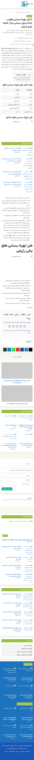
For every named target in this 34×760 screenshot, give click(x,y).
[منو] (32, 5)
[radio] (24, 326)
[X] (30, 349)
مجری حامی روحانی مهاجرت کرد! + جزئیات (27, 679)
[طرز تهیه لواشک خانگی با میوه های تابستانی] (25, 438)
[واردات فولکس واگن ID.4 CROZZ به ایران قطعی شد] (28, 630)
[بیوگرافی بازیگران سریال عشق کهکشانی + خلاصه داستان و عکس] (8, 711)
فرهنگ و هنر (12, 751)
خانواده (17, 12)
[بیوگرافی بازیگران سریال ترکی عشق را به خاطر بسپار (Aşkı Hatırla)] (25, 689)
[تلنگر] (25, 4)
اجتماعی (22, 12)
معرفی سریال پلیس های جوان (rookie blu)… (26, 735)
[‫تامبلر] (22, 349)
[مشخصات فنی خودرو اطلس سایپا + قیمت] (25, 711)
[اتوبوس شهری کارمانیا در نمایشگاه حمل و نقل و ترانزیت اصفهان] (8, 672)
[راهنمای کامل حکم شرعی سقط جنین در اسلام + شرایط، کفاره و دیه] (28, 568)
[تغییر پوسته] (5, 5)
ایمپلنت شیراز (28, 645)
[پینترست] (18, 349)
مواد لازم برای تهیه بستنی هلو (21, 77)
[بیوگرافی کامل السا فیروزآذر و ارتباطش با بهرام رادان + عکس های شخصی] (28, 578)
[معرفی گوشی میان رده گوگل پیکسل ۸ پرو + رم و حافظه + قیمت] (8, 689)
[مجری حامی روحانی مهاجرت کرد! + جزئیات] (25, 672)
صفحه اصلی (28, 12)
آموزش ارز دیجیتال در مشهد (24, 655)
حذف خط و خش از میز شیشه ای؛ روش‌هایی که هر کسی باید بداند (9, 445)
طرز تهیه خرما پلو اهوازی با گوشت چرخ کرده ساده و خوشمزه (25, 426)
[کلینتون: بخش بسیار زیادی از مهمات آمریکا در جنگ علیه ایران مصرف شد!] (28, 550)
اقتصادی (23, 751)
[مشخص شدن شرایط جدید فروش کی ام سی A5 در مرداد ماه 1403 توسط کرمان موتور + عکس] (28, 597)
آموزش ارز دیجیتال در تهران (24, 652)
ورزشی (5, 751)
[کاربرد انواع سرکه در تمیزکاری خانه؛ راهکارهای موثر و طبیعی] (28, 175)
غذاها (28, 342)
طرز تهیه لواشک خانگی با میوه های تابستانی (26, 444)
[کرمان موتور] (17, 357)
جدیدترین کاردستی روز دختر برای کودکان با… (10, 735)
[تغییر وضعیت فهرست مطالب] (29, 75)
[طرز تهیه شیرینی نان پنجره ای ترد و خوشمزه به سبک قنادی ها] (28, 163)
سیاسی (17, 751)
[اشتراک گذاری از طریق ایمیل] (5, 349)
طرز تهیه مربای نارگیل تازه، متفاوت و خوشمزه (17, 540)
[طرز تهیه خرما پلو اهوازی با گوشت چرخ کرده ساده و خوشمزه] (25, 419)
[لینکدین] (26, 349)
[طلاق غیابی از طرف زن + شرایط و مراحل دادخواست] (28, 151)
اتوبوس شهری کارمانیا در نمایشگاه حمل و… (9, 679)
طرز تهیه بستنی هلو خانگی (22, 79)
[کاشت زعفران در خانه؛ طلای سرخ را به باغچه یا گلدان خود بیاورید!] (28, 606)
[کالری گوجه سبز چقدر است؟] (8, 419)
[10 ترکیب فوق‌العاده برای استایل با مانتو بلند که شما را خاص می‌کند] (28, 187)
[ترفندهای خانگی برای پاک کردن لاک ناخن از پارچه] (28, 614)
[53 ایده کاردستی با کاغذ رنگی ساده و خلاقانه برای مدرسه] (28, 622)
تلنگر (21, 48)
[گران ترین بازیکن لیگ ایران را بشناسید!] (28, 559)
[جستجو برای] (2, 5)
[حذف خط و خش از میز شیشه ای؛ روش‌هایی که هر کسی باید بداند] (8, 438)
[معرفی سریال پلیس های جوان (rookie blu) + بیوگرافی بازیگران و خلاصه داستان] (25, 729)
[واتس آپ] (13, 349)
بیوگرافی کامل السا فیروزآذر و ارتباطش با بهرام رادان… (13, 575)
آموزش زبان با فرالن (27, 648)
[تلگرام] (9, 349)
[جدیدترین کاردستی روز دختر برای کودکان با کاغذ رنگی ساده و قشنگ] (8, 729)
